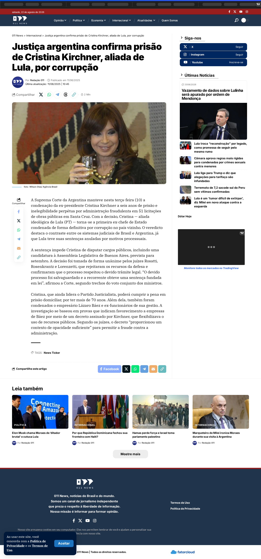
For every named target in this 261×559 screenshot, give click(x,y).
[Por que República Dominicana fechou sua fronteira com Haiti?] (100, 412)
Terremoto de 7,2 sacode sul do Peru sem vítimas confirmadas (219, 189)
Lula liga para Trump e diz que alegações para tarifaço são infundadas (215, 177)
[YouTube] (240, 12)
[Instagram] (247, 12)
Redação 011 (37, 80)
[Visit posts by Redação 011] (18, 82)
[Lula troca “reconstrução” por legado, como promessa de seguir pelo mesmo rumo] (185, 146)
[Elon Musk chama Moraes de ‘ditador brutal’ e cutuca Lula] (40, 412)
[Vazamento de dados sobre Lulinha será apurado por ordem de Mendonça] (213, 121)
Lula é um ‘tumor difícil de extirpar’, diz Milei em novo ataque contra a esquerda (219, 202)
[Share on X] (41, 94)
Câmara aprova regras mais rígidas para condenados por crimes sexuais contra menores (219, 162)
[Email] (18, 248)
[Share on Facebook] (18, 211)
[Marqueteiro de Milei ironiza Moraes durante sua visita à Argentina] (221, 412)
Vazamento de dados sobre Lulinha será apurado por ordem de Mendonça (212, 94)
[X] (235, 12)
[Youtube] (213, 62)
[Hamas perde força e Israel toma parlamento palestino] (160, 412)
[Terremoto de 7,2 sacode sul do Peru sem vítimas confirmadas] (185, 190)
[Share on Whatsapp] (49, 94)
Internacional (85, 425)
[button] (64, 543)
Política (20, 425)
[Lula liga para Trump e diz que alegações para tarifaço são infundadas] (185, 175)
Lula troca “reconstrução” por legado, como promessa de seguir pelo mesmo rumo (220, 147)
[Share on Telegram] (57, 94)
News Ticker (52, 352)
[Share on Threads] (65, 94)
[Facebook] (229, 12)
